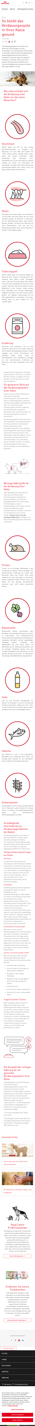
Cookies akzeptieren (17, 1414)
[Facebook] (3, 42)
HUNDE (4, 1359)
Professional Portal (21, 1384)
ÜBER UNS (5, 1378)
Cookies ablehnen (17, 1420)
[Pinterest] (9, 42)
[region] (17, 1405)
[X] (6, 42)
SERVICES (5, 1371)
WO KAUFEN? (6, 1365)
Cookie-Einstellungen (8, 1348)
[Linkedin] (12, 42)
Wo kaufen (7, 1384)
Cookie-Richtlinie (13, 1405)
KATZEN (4, 1353)
